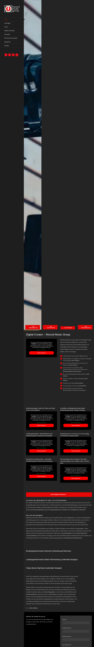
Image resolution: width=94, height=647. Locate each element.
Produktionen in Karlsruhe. (78, 510)
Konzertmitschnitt (82, 533)
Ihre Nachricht (66, 645)
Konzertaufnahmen (39, 510)
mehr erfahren (75, 360)
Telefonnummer (66, 636)
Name (64, 619)
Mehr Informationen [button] (41, 350)
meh (81, 356)
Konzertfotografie (49, 592)
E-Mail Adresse (66, 628)
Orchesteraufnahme (68, 371)
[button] (52, 608)
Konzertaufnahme (31, 535)
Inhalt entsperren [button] (41, 353)
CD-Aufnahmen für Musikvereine (73, 538)
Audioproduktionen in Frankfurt (58, 510)
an (74, 507)
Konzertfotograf (66, 533)
